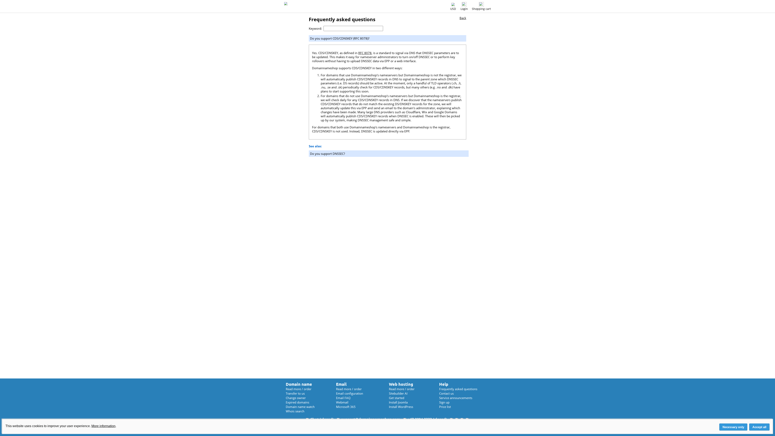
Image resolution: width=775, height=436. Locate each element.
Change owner (296, 398)
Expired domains (297, 402)
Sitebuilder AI (398, 393)
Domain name (299, 384)
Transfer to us (295, 393)
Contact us (446, 393)
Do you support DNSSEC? (327, 154)
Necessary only (733, 427)
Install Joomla (398, 402)
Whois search (295, 411)
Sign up (444, 402)
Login (464, 9)
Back (463, 18)
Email (341, 384)
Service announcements (455, 398)
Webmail (342, 402)
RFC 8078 (365, 53)
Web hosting (401, 384)
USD (453, 9)
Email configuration (349, 393)
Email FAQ (343, 398)
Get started (396, 398)
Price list (445, 407)
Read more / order (298, 389)
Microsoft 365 (346, 407)
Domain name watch (300, 407)
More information (103, 426)
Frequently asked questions (458, 389)
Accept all (759, 427)
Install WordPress (401, 407)
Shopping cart (481, 9)
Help (443, 384)
